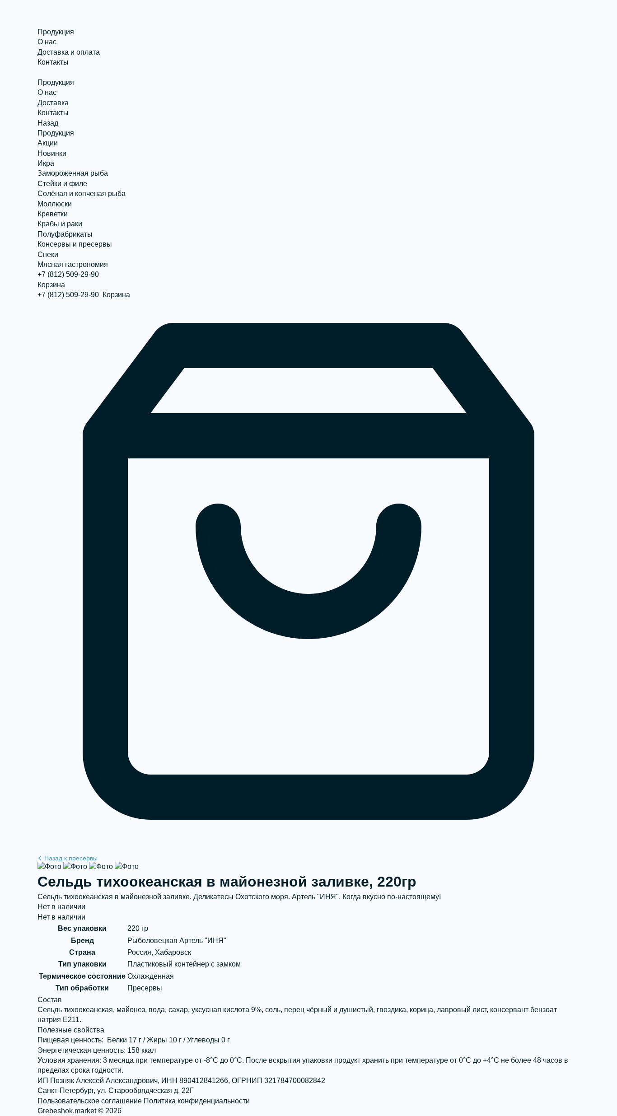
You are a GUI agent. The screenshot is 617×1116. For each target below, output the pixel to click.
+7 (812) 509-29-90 (68, 274)
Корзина (51, 285)
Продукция (55, 32)
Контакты (53, 62)
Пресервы (71, 858)
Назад (47, 123)
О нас (46, 42)
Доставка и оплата (68, 52)
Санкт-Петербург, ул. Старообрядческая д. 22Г (115, 1090)
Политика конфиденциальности (197, 1101)
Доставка (53, 103)
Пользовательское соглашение (89, 1101)
